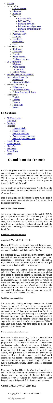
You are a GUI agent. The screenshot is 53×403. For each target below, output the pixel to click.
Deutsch (16, 102)
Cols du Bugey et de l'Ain (24, 92)
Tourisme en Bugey (21, 89)
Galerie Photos (19, 72)
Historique (17, 11)
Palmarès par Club (26, 24)
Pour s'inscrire (18, 56)
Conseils (16, 54)
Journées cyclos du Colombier (20, 74)
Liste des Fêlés (24, 18)
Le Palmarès (17, 69)
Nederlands (17, 105)
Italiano (15, 107)
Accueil (10, 3)
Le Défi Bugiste (14, 62)
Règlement (17, 49)
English (15, 97)
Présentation (17, 79)
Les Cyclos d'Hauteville (17, 77)
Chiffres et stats (19, 8)
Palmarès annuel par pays (29, 26)
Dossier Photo (18, 31)
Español (16, 100)
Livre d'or (16, 36)
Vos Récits (17, 39)
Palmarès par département (29, 29)
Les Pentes (17, 51)
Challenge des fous (20, 59)
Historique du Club (21, 82)
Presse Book (18, 41)
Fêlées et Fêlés (24, 21)
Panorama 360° (19, 34)
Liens (14, 44)
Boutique (16, 13)
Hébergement (18, 87)
